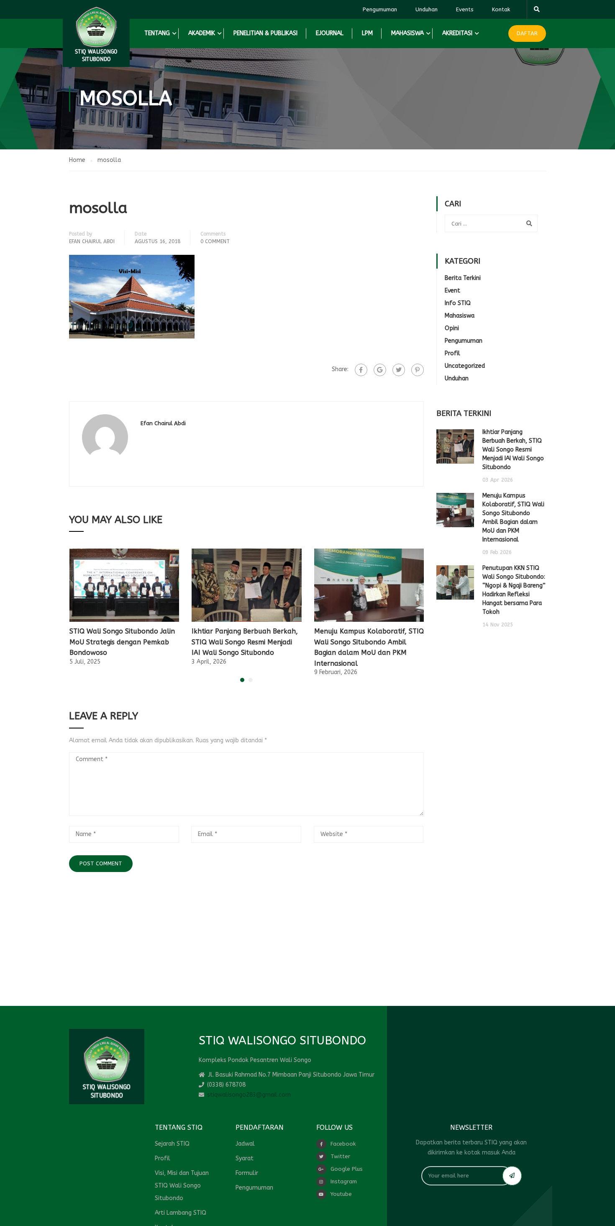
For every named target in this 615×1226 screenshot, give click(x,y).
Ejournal (329, 33)
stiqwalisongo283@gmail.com (249, 1094)
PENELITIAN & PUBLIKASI (265, 33)
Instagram (344, 1181)
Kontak (501, 9)
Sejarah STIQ (172, 1143)
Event (452, 290)
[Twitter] (398, 370)
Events (465, 9)
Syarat (245, 1158)
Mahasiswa (459, 315)
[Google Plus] (380, 370)
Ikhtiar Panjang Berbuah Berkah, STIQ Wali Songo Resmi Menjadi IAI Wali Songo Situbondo (245, 642)
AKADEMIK (201, 33)
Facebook (343, 1144)
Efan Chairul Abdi (92, 241)
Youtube (341, 1194)
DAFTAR (527, 33)
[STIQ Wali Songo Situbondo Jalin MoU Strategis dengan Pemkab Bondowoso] (124, 584)
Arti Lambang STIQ (180, 1212)
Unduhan (426, 9)
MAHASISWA (407, 33)
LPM (367, 33)
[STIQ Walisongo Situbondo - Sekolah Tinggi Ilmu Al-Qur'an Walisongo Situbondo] (96, 33)
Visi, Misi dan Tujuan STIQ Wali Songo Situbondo (182, 1186)
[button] (242, 680)
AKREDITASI (457, 33)
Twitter (340, 1156)
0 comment (215, 241)
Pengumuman (380, 9)
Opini (452, 328)
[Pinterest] (417, 370)
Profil (452, 353)
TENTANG (157, 33)
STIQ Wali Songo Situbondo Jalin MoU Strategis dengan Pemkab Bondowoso (122, 642)
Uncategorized (465, 365)
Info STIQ (458, 303)
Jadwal (245, 1143)
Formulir (247, 1173)
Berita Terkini (463, 278)
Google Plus (347, 1169)
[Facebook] (361, 370)
